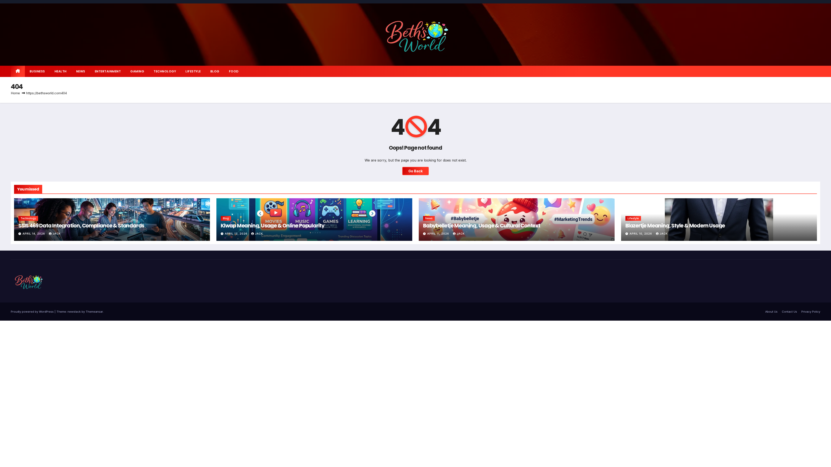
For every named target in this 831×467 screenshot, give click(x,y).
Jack (57, 233)
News (80, 71)
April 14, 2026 (34, 233)
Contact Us (789, 311)
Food (234, 71)
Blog (214, 71)
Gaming (137, 71)
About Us (771, 311)
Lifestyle (193, 71)
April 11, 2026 (438, 233)
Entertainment (108, 71)
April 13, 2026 (236, 233)
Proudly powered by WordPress (33, 311)
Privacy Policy (810, 311)
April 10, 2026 (641, 233)
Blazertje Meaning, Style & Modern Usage (675, 225)
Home (15, 93)
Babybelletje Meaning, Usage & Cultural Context (481, 225)
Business (37, 71)
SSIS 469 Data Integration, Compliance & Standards (81, 225)
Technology (165, 71)
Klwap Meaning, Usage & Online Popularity (272, 225)
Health (61, 71)
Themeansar (94, 311)
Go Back (415, 171)
